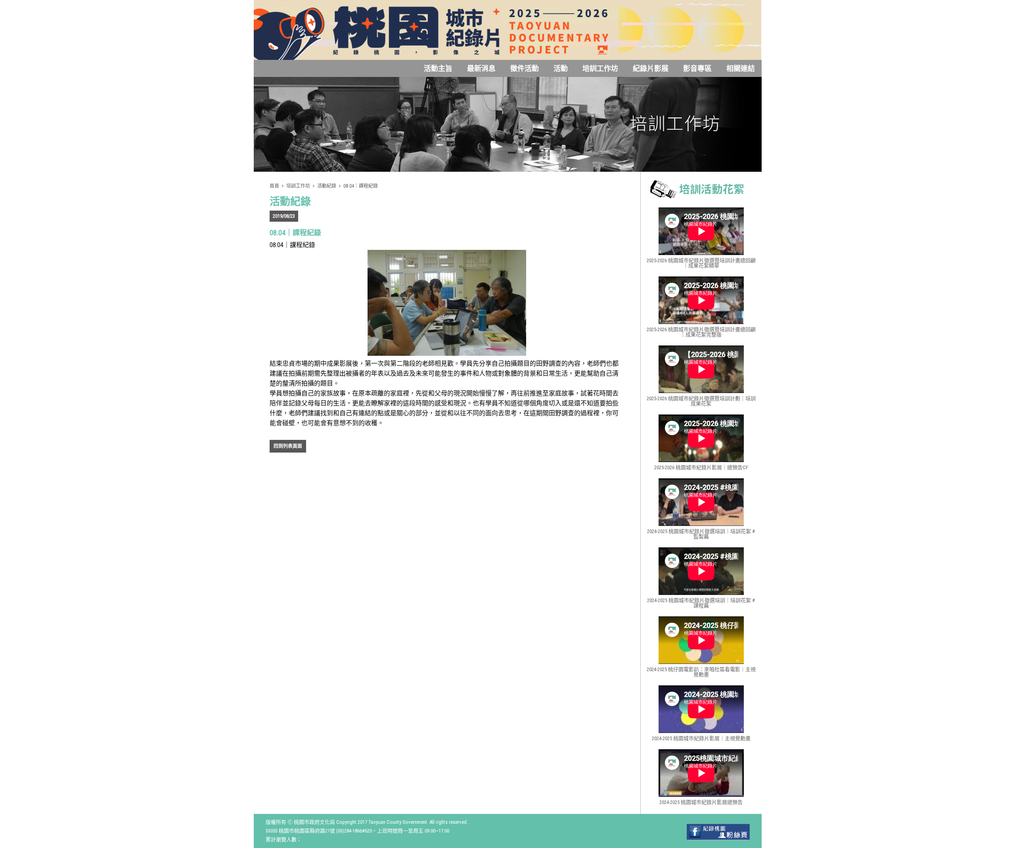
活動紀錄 (326, 186)
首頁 (274, 186)
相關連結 (740, 68)
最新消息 (481, 68)
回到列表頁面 (288, 446)
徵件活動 (524, 68)
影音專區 (697, 68)
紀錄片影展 (650, 68)
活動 (560, 68)
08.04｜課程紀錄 (360, 186)
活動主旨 (438, 68)
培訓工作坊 (600, 68)
